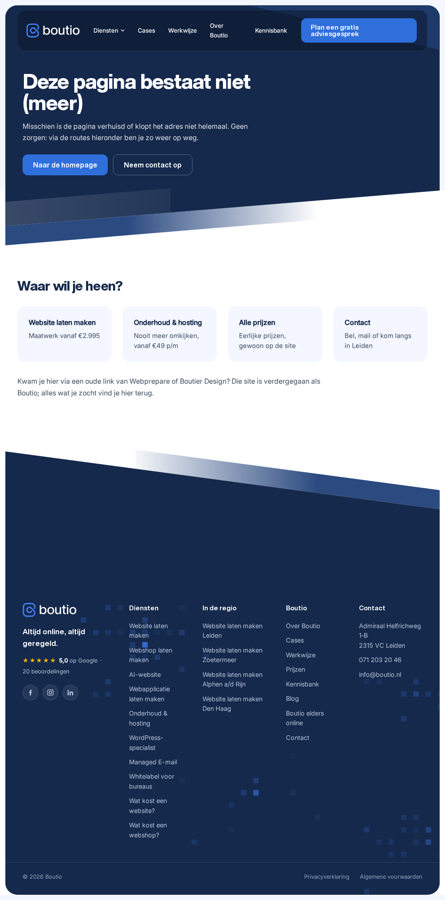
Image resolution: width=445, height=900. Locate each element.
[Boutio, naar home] (53, 30)
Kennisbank (271, 30)
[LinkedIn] (70, 692)
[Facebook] (30, 692)
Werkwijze (182, 30)
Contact (297, 737)
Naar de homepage (65, 164)
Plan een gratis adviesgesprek (335, 30)
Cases (146, 30)
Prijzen (295, 669)
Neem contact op (153, 164)
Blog (292, 698)
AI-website (145, 674)
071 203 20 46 (380, 659)
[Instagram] (50, 692)
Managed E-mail (153, 762)
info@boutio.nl (380, 674)
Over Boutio (219, 30)
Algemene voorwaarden (391, 876)
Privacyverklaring (326, 876)
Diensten (105, 30)
